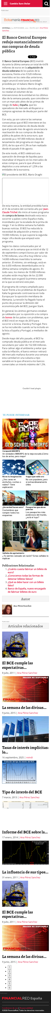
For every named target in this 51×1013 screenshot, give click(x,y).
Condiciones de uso (10, 1008)
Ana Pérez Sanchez (27, 672)
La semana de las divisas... (24, 707)
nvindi (29, 757)
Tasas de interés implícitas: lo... (25, 749)
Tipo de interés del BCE (22, 792)
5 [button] (9, 983)
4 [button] (9, 979)
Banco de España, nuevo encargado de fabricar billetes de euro (27, 590)
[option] (25, 695)
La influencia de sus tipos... (25, 872)
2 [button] (9, 971)
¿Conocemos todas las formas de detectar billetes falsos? (25, 577)
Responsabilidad (26, 1008)
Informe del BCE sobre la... (25, 832)
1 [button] (9, 967)
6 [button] (9, 987)
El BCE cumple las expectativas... (17, 665)
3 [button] (9, 975)
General (6, 27)
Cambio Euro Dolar (20, 3)
